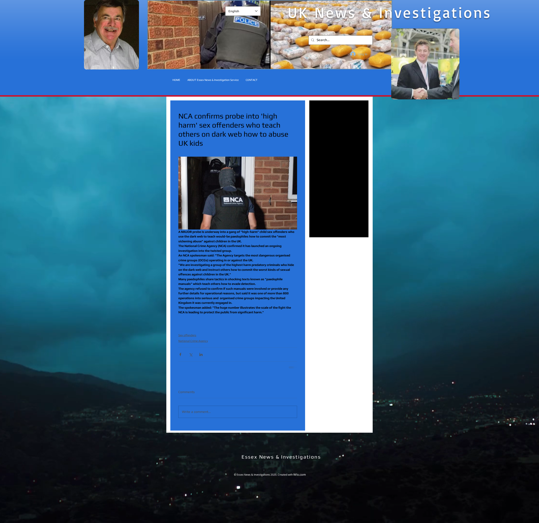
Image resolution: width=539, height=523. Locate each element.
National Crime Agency (193, 341)
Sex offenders (187, 335)
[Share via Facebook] (180, 354)
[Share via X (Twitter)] (191, 354)
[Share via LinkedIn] (201, 354)
